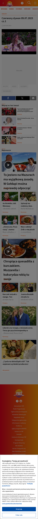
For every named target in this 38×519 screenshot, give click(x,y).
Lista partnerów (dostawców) (12, 504)
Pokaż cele (19, 515)
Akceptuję (19, 509)
